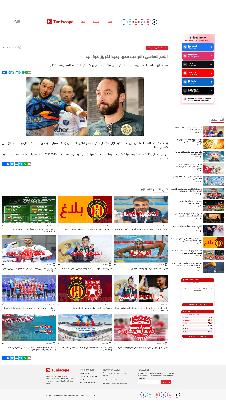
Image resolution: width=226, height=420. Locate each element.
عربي (109, 22)
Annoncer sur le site (87, 382)
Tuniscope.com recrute (88, 376)
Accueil (163, 47)
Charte (82, 379)
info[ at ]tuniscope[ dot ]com (116, 383)
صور (83, 22)
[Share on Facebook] (115, 225)
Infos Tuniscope (86, 373)
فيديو (96, 22)
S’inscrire (166, 382)
